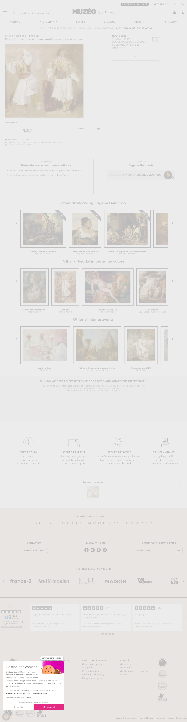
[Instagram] (93, 552)
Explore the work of (135, 175)
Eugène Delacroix (104, 28)
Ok (179, 550)
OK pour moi (49, 707)
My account (126, 668)
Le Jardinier (152, 311)
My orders (125, 664)
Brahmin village (45, 369)
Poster (80, 22)
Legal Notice (146, 718)
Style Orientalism (83, 28)
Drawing (109, 22)
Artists (139, 22)
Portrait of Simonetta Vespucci (34, 311)
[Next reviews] (185, 617)
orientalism (72, 171)
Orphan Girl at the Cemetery (85, 253)
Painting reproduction (59, 28)
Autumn (65, 311)
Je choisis (18, 707)
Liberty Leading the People (43, 253)
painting (24, 171)
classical (40, 171)
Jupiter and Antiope (107, 311)
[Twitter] (106, 552)
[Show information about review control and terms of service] (22, 622)
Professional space (135, 4)
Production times (91, 671)
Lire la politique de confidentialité (19, 698)
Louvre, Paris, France (59, 175)
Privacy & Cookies (177, 718)
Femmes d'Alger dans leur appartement (127, 253)
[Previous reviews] (27, 617)
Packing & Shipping (93, 675)
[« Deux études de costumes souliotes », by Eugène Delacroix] (93, 492)
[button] (6, 717)
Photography (48, 22)
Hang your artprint (92, 678)
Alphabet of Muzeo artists (93, 516)
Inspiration (170, 22)
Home (41, 28)
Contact (160, 718)
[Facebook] (87, 552)
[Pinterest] (99, 552)
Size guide (87, 668)
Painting (14, 22)
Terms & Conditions (126, 718)
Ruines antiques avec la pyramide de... (97, 369)
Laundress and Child (141, 369)
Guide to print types (93, 664)
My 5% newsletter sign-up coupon (134, 673)
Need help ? (160, 4)
